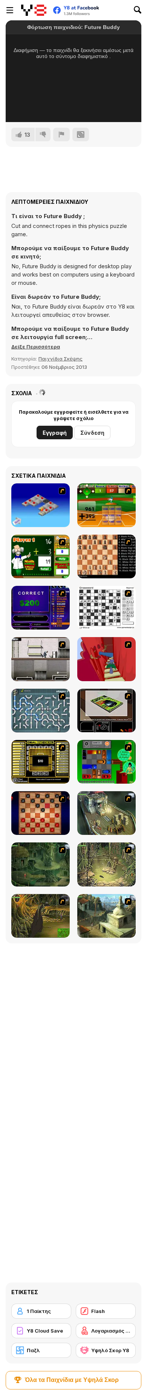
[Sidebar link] (9, 10)
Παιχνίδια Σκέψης (60, 359)
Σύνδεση (92, 432)
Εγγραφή (55, 432)
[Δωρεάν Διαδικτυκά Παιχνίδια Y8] (33, 10)
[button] (35, 346)
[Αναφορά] (61, 134)
